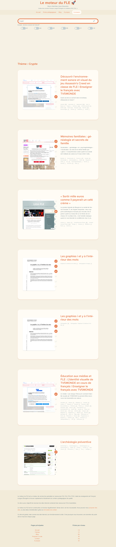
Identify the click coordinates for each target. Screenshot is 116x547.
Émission (74, 406)
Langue (85, 411)
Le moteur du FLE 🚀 (58, 3)
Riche (63, 225)
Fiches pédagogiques (49, 12)
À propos (67, 12)
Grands (80, 409)
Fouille (79, 447)
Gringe (74, 224)
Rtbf (77, 417)
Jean (70, 411)
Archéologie (64, 445)
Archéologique (73, 445)
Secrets (63, 163)
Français (88, 406)
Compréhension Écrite (80, 222)
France (72, 407)
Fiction (81, 406)
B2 (56, 92)
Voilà (77, 163)
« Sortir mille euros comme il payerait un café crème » (77, 200)
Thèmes (37, 532)
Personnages (65, 109)
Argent (69, 222)
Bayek (63, 106)
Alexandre (71, 104)
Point (63, 416)
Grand (70, 107)
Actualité (64, 402)
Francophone (81, 407)
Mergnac (88, 160)
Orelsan (80, 224)
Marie (81, 160)
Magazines (71, 412)
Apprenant (81, 104)
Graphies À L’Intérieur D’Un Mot (69, 263)
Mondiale (64, 414)
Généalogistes (73, 160)
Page (76, 414)
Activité (64, 104)
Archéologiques (84, 445)
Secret (86, 161)
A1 (56, 107)
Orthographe (65, 323)
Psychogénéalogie (77, 161)
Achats (63, 222)
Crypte (69, 106)
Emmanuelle (71, 158)
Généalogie (64, 160)
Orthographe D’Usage (85, 263)
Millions (80, 412)
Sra (82, 449)
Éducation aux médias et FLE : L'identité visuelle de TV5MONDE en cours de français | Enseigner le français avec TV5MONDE (77, 383)
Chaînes (69, 404)
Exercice (79, 158)
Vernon (68, 225)
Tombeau (80, 109)
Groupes (77, 107)
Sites (77, 449)
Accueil (38, 12)
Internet (63, 411)
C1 (56, 87)
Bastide (63, 158)
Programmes (84, 416)
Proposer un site (37, 536)
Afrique (71, 402)
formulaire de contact (50, 510)
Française (64, 407)
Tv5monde (80, 419)
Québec (71, 417)
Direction (76, 106)
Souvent (70, 163)
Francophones (65, 409)
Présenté (69, 416)
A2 (56, 102)
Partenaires (84, 414)
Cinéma (77, 404)
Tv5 (73, 419)
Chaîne (63, 404)
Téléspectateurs (65, 419)
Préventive (71, 449)
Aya (87, 104)
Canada (86, 402)
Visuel (87, 109)
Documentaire (65, 406)
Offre (70, 414)
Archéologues (65, 447)
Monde (87, 412)
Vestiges (88, 449)
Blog (60, 12)
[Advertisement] (58, 43)
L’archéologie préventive (76, 442)
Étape (72, 447)
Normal (86, 107)
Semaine (83, 417)
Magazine (64, 412)
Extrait (63, 107)
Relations (88, 224)
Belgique (79, 402)
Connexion (76, 12)
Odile (63, 161)
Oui (68, 161)
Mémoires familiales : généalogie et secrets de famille (76, 140)
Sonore (73, 109)
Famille (87, 158)
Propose (63, 417)
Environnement (86, 106)
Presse (76, 416)
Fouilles (85, 447)
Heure (86, 409)
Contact (37, 538)
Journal (77, 411)
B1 (56, 97)
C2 (56, 82)
